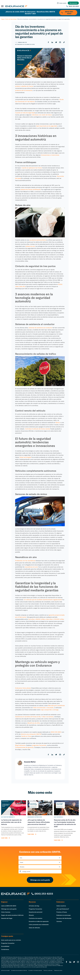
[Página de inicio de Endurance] (16, 6)
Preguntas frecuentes (35, 909)
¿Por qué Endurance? (62, 909)
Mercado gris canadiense (56, 705)
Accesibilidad (5, 946)
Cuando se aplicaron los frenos (31, 168)
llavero (58, 422)
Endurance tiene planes (23, 688)
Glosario (31, 915)
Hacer (21, 862)
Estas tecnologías (25, 457)
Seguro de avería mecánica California (12, 915)
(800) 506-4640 (69, 12)
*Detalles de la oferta (58, 970)
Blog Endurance (20, 745)
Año (21, 858)
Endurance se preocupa (35, 816)
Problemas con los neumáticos (25, 560)
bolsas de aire (30, 246)
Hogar (2, 19)
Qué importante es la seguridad (46, 126)
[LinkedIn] (70, 962)
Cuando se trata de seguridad (25, 113)
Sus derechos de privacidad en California (19, 970)
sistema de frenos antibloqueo (31, 189)
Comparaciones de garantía (24, 747)
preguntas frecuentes (39, 745)
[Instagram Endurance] (78, 962)
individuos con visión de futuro (42, 115)
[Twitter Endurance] (74, 962)
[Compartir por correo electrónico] (60, 42)
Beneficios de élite (34, 723)
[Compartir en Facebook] (48, 42)
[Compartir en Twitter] (56, 42)
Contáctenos (5, 949)
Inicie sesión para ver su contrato (11, 940)
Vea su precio (73, 3)
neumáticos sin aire (31, 567)
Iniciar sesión (62, 3)
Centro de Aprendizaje (10, 19)
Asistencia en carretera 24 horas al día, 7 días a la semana (34, 716)
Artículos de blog (34, 905)
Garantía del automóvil (35, 912)
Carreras (59, 921)
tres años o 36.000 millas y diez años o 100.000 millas (46, 619)
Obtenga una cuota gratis (40, 880)
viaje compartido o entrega (49, 710)
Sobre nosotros (61, 905)
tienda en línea (26, 736)
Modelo (22, 867)
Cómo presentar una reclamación (39, 924)
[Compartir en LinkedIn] (52, 42)
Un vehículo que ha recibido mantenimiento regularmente (43, 599)
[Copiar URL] (64, 42)
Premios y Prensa (61, 912)
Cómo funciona (5, 912)
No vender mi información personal (35, 970)
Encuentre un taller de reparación (39, 921)
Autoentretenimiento (8, 816)
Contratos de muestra (35, 918)
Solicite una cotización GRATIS (31, 734)
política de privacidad (5, 970)
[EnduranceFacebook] (66, 962)
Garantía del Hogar (6, 918)
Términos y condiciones (48, 970)
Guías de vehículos (34, 927)
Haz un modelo (58, 816)
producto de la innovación (23, 90)
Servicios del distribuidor (63, 918)
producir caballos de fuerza (24, 86)
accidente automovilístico (37, 240)
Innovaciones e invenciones (50, 155)
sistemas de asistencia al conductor (40, 327)
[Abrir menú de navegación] (2, 6)
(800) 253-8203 (56, 732)
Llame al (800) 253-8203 (8, 905)
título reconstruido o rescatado (43, 707)
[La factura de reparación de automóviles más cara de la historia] (13, 807)
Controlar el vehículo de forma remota (37, 429)
